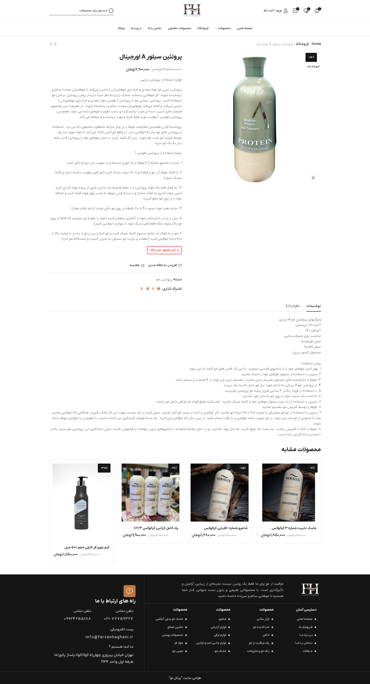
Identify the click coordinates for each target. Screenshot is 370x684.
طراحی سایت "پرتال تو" (185, 678)
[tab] (313, 306)
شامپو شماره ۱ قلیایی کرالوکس (226, 528)
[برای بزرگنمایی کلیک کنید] (313, 177)
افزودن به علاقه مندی (162, 265)
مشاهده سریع (283, 513)
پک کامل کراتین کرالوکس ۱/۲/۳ (156, 528)
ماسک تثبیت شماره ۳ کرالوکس (294, 528)
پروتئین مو (164, 279)
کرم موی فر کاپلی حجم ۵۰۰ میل (86, 547)
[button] (272, 513)
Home (316, 44)
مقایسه (135, 265)
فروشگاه (302, 44)
